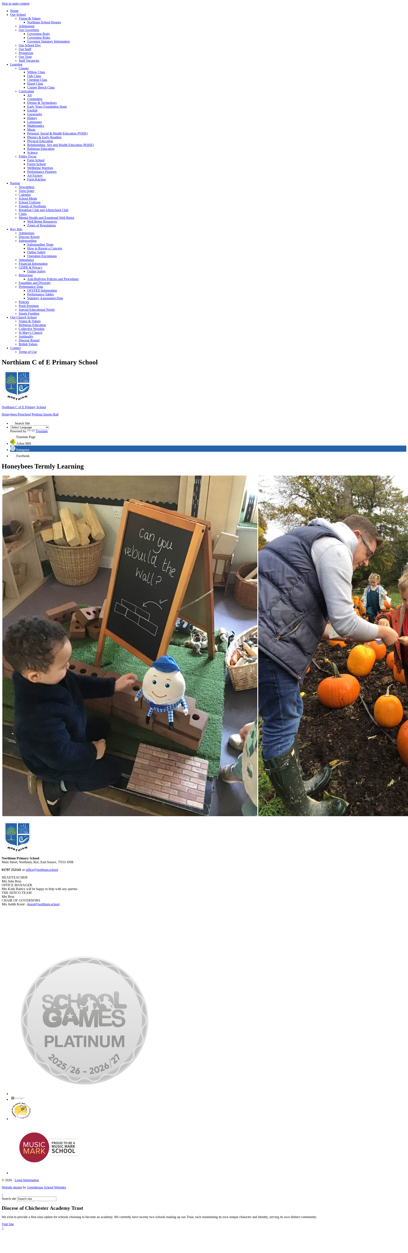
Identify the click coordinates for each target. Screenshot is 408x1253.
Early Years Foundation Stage (47, 106)
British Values (28, 344)
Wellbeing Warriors (40, 168)
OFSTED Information (42, 290)
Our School (18, 14)
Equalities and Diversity (35, 283)
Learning (16, 64)
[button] (12, 422)
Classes (24, 68)
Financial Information (33, 263)
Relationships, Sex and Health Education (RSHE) (60, 145)
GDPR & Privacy (30, 267)
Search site (9, 1198)
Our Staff (25, 49)
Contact (15, 348)
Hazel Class (35, 83)
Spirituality (26, 336)
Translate (42, 431)
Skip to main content (15, 3)
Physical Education (40, 141)
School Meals (28, 198)
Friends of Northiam (32, 206)
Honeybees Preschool (16, 414)
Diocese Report (29, 237)
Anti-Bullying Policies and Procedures (53, 279)
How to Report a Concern (44, 248)
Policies (24, 302)
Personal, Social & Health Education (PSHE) (57, 133)
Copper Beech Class (41, 87)
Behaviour (26, 275)
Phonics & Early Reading (44, 137)
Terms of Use (28, 352)
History (32, 118)
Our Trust (25, 57)
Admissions (26, 26)
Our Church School (23, 317)
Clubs (23, 214)
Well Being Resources (42, 221)
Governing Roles (38, 37)
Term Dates (26, 191)
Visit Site (8, 1224)
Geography (34, 114)
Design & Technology (42, 103)
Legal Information (27, 1180)
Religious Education (40, 149)
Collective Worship (31, 329)
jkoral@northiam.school (43, 904)
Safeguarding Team (40, 244)
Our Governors (29, 30)
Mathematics (35, 126)
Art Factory (35, 175)
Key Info (16, 229)
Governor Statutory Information (48, 41)
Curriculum (26, 91)
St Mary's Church (30, 332)
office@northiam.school (42, 870)
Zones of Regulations (41, 225)
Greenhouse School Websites (46, 1187)
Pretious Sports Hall (45, 414)
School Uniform (29, 202)
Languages (34, 122)
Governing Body (38, 34)
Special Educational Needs (37, 309)
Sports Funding (29, 313)
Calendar (25, 194)
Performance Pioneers (42, 171)
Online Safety (36, 252)
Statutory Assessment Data (45, 298)
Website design (12, 1187)
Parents (15, 183)
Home (14, 11)
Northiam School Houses (44, 22)
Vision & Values (30, 18)
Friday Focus (27, 156)
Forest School (36, 164)
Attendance (26, 260)
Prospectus (26, 53)
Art (29, 95)
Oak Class (34, 76)
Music (31, 129)
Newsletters (26, 187)
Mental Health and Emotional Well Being (46, 217)
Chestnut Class (37, 80)
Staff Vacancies (29, 60)
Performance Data (31, 286)
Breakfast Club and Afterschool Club (43, 210)
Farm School (35, 160)
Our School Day (30, 45)
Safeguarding (28, 240)
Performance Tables (40, 294)
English (32, 110)
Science (32, 152)
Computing (34, 99)
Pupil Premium (29, 306)
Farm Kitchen (36, 179)
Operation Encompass (42, 256)
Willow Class (36, 72)
